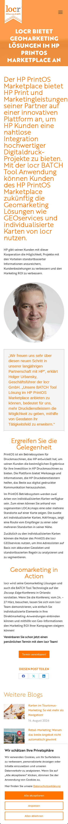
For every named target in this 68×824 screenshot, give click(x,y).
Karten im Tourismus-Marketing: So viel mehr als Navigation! (46, 710)
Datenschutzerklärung (46, 786)
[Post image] (14, 711)
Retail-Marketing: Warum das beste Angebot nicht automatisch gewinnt (45, 734)
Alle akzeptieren (34, 795)
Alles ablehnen (34, 816)
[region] (34, 784)
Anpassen (34, 805)
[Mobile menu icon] (60, 12)
